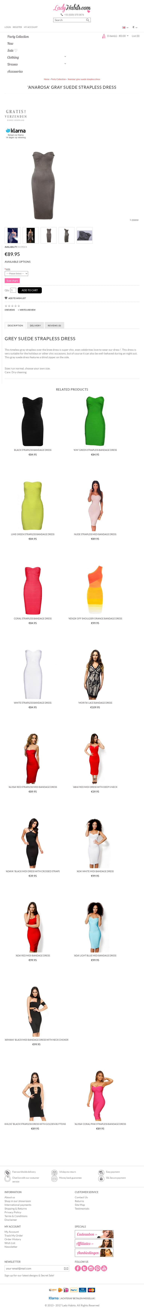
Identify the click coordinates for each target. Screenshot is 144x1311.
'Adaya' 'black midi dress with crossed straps (33, 871)
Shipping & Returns (15, 1208)
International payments (17, 1204)
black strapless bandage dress (32, 450)
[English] (123, 27)
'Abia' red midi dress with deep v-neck (95, 787)
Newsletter (10, 1246)
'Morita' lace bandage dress (95, 703)
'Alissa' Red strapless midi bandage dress (32, 787)
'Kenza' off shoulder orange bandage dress (95, 618)
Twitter (84, 1268)
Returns (79, 1201)
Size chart (12, 280)
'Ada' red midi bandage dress (33, 955)
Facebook (78, 1268)
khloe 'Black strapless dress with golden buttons (35, 1124)
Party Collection (18, 36)
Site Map (80, 1204)
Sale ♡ (12, 50)
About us (9, 1197)
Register (17, 27)
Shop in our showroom (17, 1201)
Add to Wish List (17, 298)
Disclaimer (10, 1219)
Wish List (9, 1243)
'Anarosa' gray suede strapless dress (84, 79)
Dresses (12, 64)
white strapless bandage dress (32, 703)
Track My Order (13, 1235)
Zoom (135, 220)
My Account (31, 27)
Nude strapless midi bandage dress (95, 534)
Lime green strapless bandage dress (32, 534)
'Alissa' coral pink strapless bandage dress (100, 1124)
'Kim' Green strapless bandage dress (95, 450)
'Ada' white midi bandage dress (95, 871)
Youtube (104, 1268)
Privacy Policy (12, 1212)
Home (46, 79)
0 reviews (10, 310)
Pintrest (97, 1268)
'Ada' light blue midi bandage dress (95, 955)
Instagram (91, 1268)
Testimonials (82, 1208)
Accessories (15, 71)
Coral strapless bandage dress (33, 618)
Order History (12, 1239)
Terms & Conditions (15, 1216)
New (10, 43)
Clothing (13, 57)
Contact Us (81, 1197)
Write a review (27, 310)
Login (7, 27)
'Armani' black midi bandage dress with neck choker (36, 1040)
